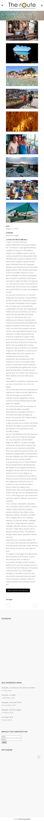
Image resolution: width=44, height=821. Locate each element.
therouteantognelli (22, 757)
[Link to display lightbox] (22, 773)
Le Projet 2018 (7, 717)
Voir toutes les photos (18, 590)
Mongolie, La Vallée (9, 695)
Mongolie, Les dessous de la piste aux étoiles (18, 688)
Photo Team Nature (24, 819)
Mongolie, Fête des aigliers (11, 710)
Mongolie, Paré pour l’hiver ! (12, 702)
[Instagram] (38, 790)
